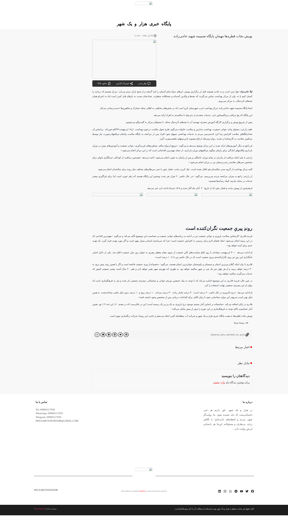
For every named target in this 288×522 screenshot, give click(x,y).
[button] (126, 334)
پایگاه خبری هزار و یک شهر (144, 23)
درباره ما (247, 402)
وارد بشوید (219, 382)
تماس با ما (41, 402)
